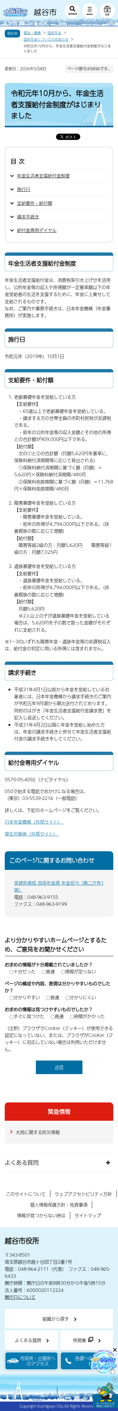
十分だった (25, 971)
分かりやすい (27, 997)
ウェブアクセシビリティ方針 (83, 1193)
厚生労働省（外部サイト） (32, 833)
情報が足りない (80, 971)
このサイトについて (26, 1193)
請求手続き (28, 216)
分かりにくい (83, 997)
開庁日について (20, 1296)
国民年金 (54, 32)
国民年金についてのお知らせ (46, 39)
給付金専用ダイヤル (37, 230)
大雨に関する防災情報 (38, 1132)
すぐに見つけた (29, 1016)
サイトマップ (88, 1215)
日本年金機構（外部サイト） (34, 821)
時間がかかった (89, 1016)
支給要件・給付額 (34, 203)
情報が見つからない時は (41, 1215)
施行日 (23, 189)
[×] (105, 1395)
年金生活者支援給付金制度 (43, 175)
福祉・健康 (32, 32)
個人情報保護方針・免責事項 (58, 1204)
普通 (50, 971)
